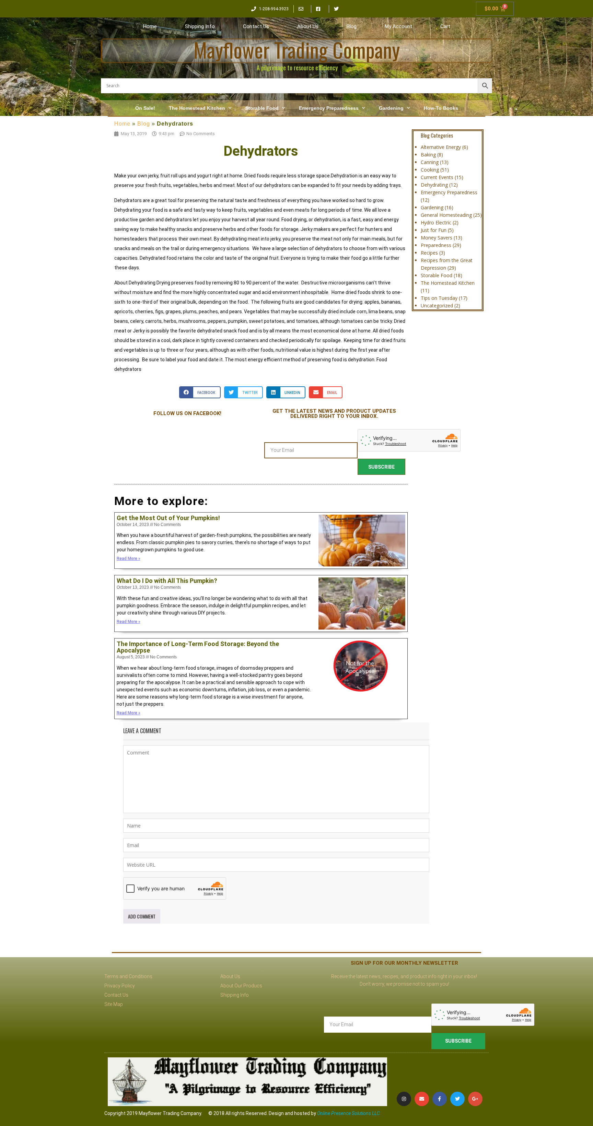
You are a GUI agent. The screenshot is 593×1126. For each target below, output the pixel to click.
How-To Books (441, 108)
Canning (430, 162)
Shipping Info (200, 26)
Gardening (391, 108)
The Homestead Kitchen (197, 108)
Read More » (128, 558)
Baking (428, 154)
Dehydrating (434, 184)
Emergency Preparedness (329, 108)
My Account (398, 26)
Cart (445, 26)
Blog (352, 26)
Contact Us (256, 26)
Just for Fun (433, 230)
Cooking (430, 169)
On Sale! (145, 108)
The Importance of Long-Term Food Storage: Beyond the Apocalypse (198, 647)
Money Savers (436, 237)
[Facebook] (439, 1099)
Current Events (437, 177)
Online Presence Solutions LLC (348, 1113)
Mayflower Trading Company (297, 49)
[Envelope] (422, 1099)
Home (150, 26)
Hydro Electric (436, 222)
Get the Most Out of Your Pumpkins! (168, 517)
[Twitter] (457, 1099)
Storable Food (262, 108)
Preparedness (436, 245)
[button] (199, 392)
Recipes (429, 252)
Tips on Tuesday (439, 298)
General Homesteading (446, 215)
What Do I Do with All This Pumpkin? (167, 580)
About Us (307, 26)
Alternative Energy (441, 147)
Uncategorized (437, 305)
